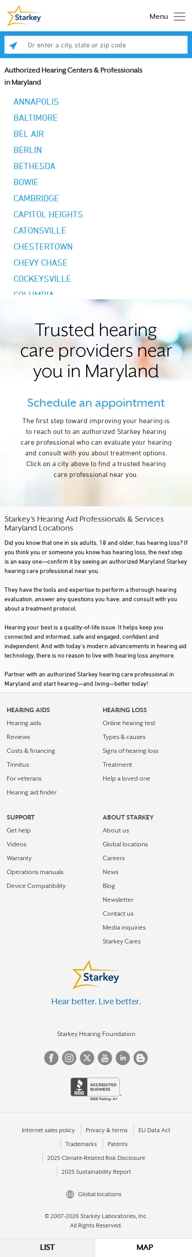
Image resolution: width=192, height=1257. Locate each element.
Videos (16, 844)
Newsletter (118, 899)
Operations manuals (35, 871)
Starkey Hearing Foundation (96, 1033)
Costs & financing (31, 750)
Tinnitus (18, 764)
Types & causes (124, 736)
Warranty (19, 858)
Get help (19, 830)
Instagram (69, 1058)
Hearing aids (24, 722)
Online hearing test (129, 722)
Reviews (18, 736)
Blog (109, 885)
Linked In (123, 1058)
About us (116, 830)
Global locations (125, 844)
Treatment (117, 764)
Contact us (118, 913)
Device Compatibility (36, 885)
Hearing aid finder (32, 792)
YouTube (105, 1058)
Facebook (51, 1058)
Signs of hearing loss (131, 750)
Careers (114, 858)
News (110, 871)
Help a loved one (126, 778)
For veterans (24, 778)
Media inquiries (124, 927)
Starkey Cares (122, 941)
